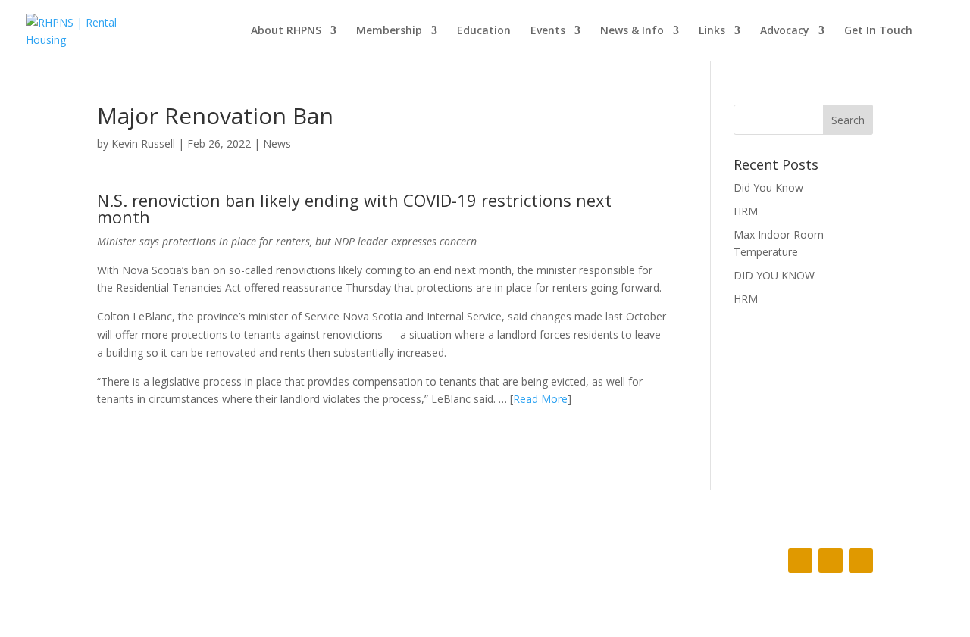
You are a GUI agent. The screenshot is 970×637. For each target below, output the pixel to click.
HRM (746, 211)
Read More (540, 399)
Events (547, 31)
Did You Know (768, 187)
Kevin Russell (143, 143)
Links (712, 31)
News (277, 143)
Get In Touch (878, 31)
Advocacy (784, 31)
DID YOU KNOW (774, 275)
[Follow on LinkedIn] (861, 560)
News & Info (632, 31)
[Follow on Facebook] (800, 560)
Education (484, 31)
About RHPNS (286, 31)
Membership (389, 31)
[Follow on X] (830, 560)
